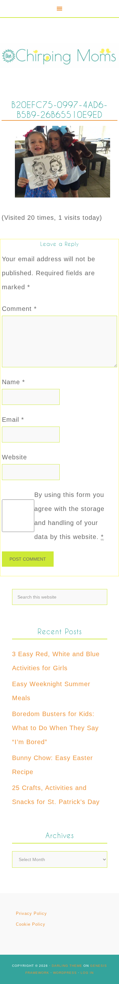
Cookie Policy (30, 924)
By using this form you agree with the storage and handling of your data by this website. (69, 515)
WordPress (65, 972)
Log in (87, 972)
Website (14, 457)
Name (13, 381)
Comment (19, 308)
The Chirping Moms (59, 55)
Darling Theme (67, 965)
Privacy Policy (31, 913)
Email (13, 419)
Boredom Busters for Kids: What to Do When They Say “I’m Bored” (55, 727)
